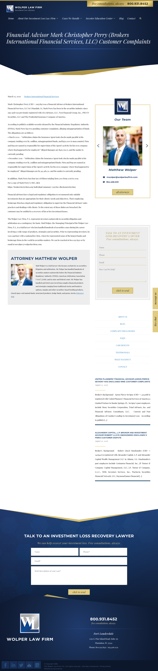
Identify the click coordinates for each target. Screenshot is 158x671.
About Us (122, 317)
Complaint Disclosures (122, 331)
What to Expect (123, 359)
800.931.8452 (137, 3)
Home (11, 18)
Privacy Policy (105, 666)
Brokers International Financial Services (41, 96)
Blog (121, 18)
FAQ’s (122, 338)
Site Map (85, 666)
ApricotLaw (57, 668)
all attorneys (122, 192)
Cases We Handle (70, 18)
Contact (131, 18)
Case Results (122, 345)
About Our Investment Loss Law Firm (36, 18)
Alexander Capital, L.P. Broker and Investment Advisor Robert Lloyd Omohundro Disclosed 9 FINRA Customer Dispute (121, 435)
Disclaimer (94, 666)
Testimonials (123, 352)
